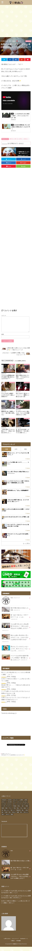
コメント (3, 315)
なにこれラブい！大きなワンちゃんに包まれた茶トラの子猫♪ (18, 525)
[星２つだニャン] (3, 143)
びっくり (19, 801)
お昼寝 (21, 799)
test (15, 598)
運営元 (13, 940)
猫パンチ (13, 810)
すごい (14, 801)
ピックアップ (25, 804)
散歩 (25, 808)
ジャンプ (18, 804)
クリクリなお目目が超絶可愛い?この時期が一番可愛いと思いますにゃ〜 (19, 658)
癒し (23, 810)
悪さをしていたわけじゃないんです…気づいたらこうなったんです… (19, 648)
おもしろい (5, 139)
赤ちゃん (26, 812)
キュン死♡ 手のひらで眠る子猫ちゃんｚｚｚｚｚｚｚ (18, 472)
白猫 (17, 139)
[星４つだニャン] (5, 143)
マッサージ (8, 806)
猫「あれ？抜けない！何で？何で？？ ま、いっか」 (19, 617)
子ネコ (10, 808)
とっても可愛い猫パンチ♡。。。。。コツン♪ (18, 463)
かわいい (4, 801)
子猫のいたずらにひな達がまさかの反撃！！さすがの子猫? (15, 509)
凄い (23, 806)
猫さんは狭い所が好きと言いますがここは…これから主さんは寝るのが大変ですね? (15, 638)
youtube (10, 799)
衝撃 (18, 812)
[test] (8, 923)
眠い (3, 812)
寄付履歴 (19, 940)
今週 (6, 449)
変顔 (12, 139)
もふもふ (25, 801)
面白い (27, 139)
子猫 (14, 808)
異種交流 (18, 810)
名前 (2, 334)
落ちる (13, 812)
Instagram (4, 799)
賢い (21, 812)
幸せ (21, 808)
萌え (22, 139)
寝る (18, 808)
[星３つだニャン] (4, 143)
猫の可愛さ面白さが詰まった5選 (19, 609)
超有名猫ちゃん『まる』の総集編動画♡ (18, 490)
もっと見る (26, 543)
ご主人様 (9, 801)
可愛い (27, 806)
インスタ (4, 804)
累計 (25, 449)
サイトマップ (15, 938)
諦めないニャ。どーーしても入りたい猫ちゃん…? (18, 453)
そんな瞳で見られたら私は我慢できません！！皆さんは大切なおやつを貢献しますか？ (15, 627)
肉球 (6, 812)
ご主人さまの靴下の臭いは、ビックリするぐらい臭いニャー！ (18, 500)
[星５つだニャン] (6, 143)
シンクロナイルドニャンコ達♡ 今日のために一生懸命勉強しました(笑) (18, 481)
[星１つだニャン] (2, 143)
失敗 (6, 808)
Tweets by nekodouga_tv (8, 713)
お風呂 (25, 799)
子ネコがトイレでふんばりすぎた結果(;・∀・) (18, 534)
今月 (16, 449)
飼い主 (7, 814)
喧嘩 (3, 808)
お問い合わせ (7, 938)
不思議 (14, 806)
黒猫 (12, 814)
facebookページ (24, 938)
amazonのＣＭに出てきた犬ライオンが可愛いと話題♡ (15, 517)
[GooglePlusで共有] (22, 59)
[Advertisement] (16, 21)
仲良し (19, 806)
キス (14, 804)
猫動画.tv (15, 943)
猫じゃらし (6, 810)
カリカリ (9, 804)
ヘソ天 (3, 806)
